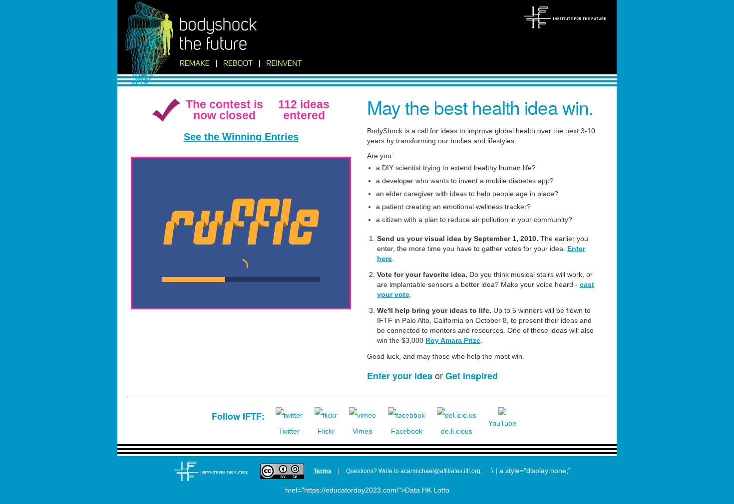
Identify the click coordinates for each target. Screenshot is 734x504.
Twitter (289, 431)
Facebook (406, 431)
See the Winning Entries (241, 136)
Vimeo (362, 431)
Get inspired (471, 375)
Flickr (326, 431)
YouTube (502, 423)
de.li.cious (456, 431)
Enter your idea (399, 375)
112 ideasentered (304, 110)
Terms (323, 471)
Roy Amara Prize (452, 340)
